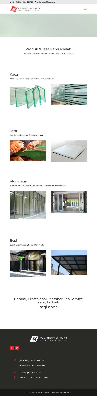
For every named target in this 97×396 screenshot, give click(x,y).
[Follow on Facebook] (12, 348)
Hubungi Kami (48, 315)
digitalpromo (65, 392)
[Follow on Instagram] (17, 348)
